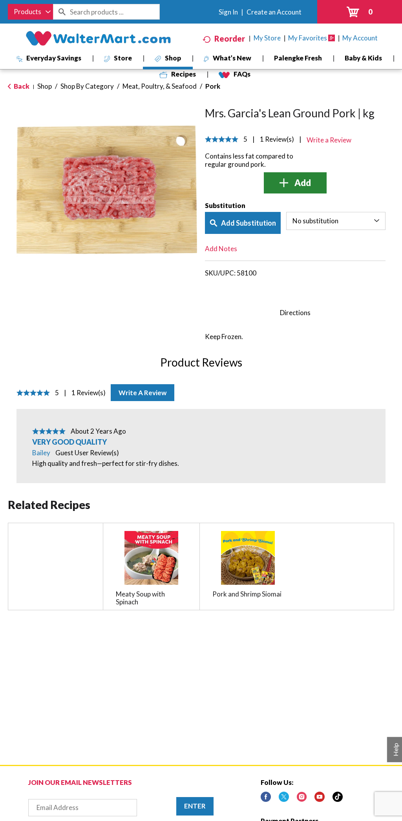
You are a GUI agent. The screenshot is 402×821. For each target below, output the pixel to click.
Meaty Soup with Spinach (140, 598)
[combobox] (30, 12)
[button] (295, 182)
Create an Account (274, 12)
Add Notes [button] (221, 248)
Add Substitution (248, 223)
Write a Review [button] (329, 140)
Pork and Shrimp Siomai (246, 594)
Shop (44, 86)
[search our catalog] (61, 12)
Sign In (228, 12)
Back (21, 86)
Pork (212, 86)
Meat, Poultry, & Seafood (159, 86)
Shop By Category (87, 86)
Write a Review (142, 393)
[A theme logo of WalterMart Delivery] (98, 38)
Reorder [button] (229, 38)
